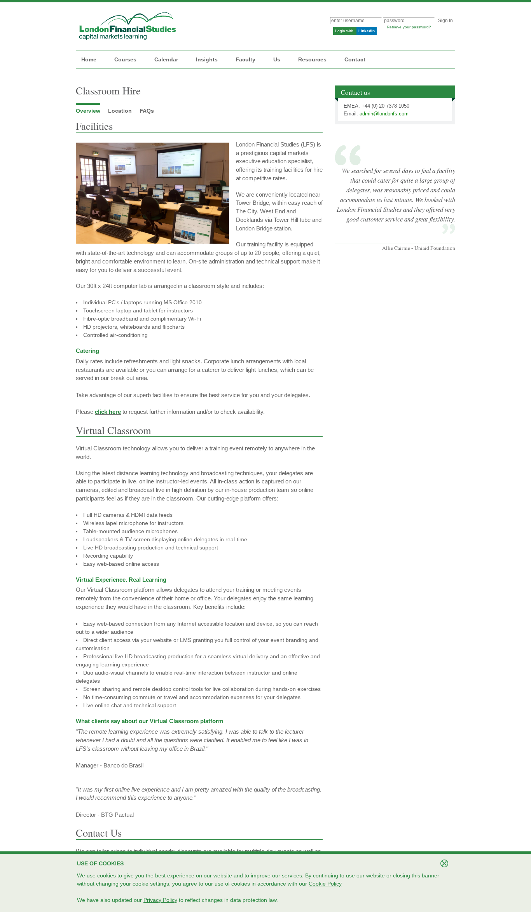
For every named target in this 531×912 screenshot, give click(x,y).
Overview (88, 111)
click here (108, 412)
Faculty (245, 59)
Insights (207, 59)
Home (88, 59)
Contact (354, 59)
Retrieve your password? (409, 27)
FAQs (147, 111)
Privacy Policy (160, 900)
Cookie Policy (325, 884)
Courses (125, 59)
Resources (312, 59)
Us (276, 59)
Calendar (166, 59)
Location (120, 111)
